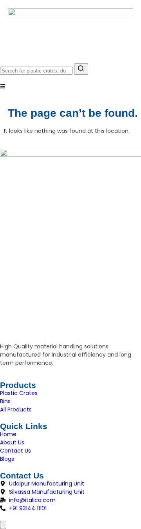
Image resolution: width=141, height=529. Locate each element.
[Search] (81, 69)
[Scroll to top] (3, 525)
